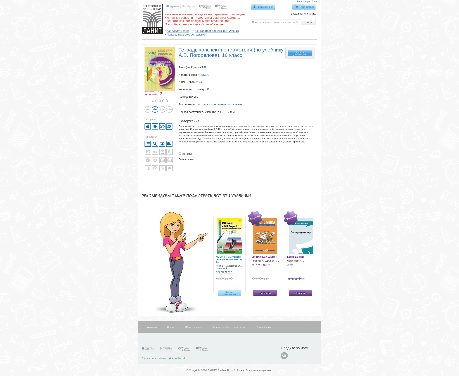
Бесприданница (295, 257)
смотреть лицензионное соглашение (219, 104)
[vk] (284, 355)
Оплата (171, 327)
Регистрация (303, 1)
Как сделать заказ (178, 30)
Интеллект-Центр (261, 265)
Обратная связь (193, 327)
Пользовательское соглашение (186, 34)
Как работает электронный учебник (217, 30)
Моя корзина (307, 7)
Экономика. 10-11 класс (264, 257)
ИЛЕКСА (203, 74)
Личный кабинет (265, 7)
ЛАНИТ (291, 265)
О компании (151, 327)
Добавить (265, 293)
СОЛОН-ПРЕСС (224, 272)
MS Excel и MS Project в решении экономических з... (229, 259)
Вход (314, 1)
